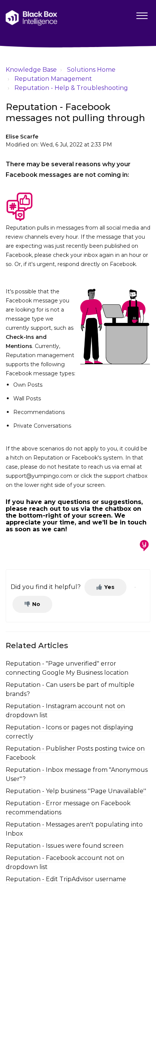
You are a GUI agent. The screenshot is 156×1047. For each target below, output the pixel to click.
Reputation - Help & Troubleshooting (71, 87)
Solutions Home (91, 69)
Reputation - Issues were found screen (64, 845)
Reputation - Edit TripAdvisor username (66, 879)
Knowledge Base (31, 69)
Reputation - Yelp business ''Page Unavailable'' (76, 791)
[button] (141, 14)
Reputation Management (53, 78)
